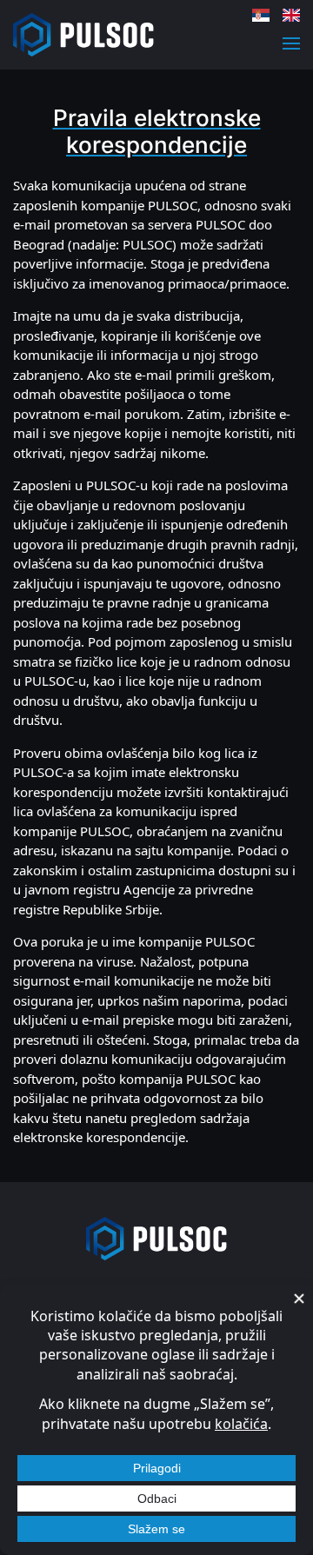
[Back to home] (83, 35)
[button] (291, 43)
